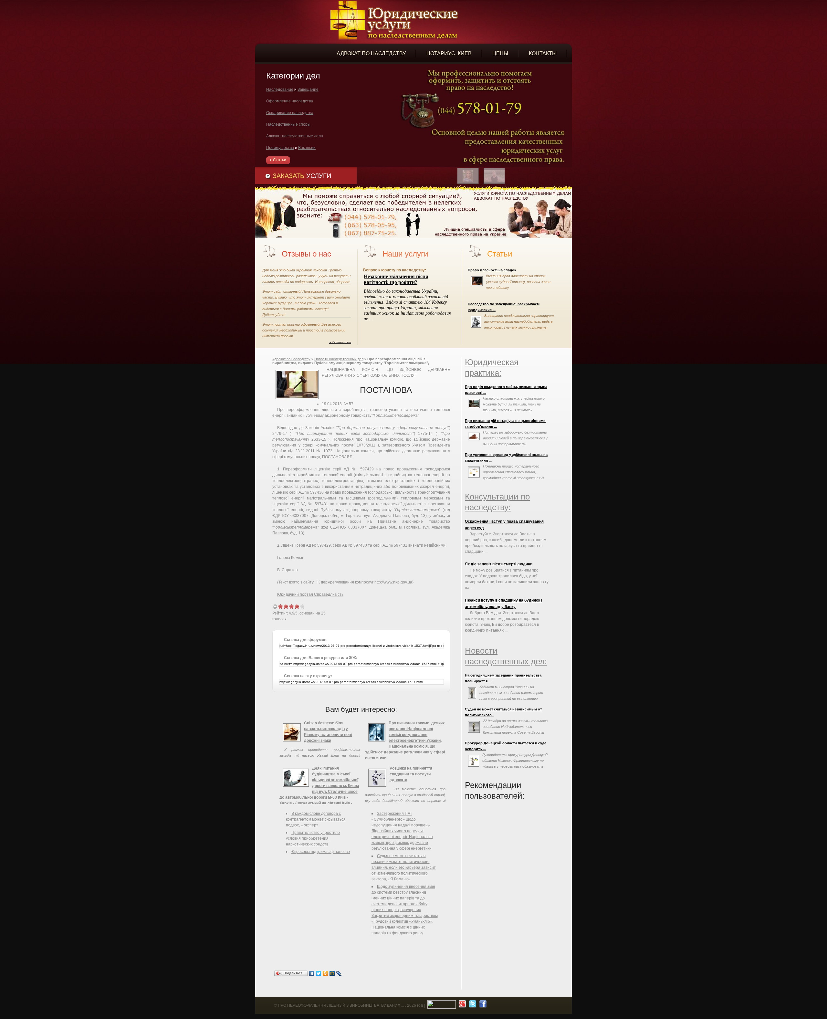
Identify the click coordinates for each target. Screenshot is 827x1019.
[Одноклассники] (325, 973)
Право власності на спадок (492, 270)
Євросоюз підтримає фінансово (320, 851)
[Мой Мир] (332, 973)
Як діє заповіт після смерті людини (498, 564)
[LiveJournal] (339, 973)
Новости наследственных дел (338, 359)
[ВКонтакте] (312, 973)
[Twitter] (318, 973)
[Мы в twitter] (471, 1005)
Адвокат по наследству (291, 359)
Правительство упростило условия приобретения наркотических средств (313, 838)
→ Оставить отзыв (340, 342)
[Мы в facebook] (482, 1005)
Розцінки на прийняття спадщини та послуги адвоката (411, 774)
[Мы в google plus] (461, 1005)
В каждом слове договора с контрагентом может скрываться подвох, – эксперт (316, 819)
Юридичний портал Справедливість (310, 594)
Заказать (302, 175)
